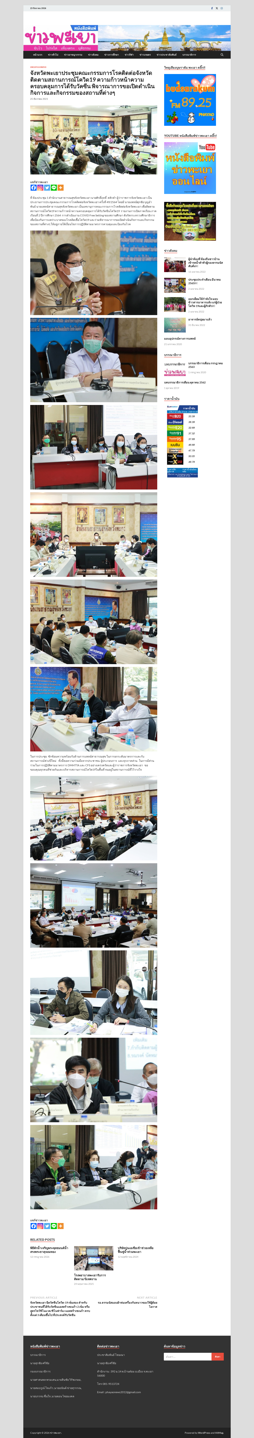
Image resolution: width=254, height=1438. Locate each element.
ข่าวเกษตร (145, 54)
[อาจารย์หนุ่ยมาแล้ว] (175, 319)
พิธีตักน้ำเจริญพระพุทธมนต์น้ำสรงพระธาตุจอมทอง (49, 1250)
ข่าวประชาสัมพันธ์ (167, 54)
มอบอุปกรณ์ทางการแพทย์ (180, 338)
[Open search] (222, 55)
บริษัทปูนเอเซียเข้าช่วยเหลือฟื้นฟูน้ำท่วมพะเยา (135, 1250)
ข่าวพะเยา (55, 1432)
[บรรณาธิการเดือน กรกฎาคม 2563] (175, 363)
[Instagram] (222, 8)
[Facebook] (212, 8)
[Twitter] (217, 8)
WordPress (204, 1432)
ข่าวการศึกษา (111, 54)
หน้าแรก (37, 54)
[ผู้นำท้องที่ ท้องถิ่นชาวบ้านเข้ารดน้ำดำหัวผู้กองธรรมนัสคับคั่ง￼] (175, 259)
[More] (61, 188)
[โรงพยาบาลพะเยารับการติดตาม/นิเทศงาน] (94, 1259)
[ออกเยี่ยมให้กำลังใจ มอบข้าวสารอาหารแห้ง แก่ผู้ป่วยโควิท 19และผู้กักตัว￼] (175, 299)
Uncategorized (38, 67)
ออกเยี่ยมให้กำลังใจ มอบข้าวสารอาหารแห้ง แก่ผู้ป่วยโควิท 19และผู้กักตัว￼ (205, 302)
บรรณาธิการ (189, 54)
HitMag (219, 1432)
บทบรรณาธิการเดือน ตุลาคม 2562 (185, 382)
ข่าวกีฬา (129, 54)
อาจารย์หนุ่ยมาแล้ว (200, 319)
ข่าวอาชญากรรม (73, 54)
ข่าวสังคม (93, 54)
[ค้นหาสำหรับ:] (194, 1357)
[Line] (54, 188)
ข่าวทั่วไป (53, 54)
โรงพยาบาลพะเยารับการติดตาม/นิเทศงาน (90, 1277)
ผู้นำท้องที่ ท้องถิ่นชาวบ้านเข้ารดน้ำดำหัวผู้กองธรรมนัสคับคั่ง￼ (205, 262)
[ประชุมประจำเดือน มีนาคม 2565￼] (175, 279)
